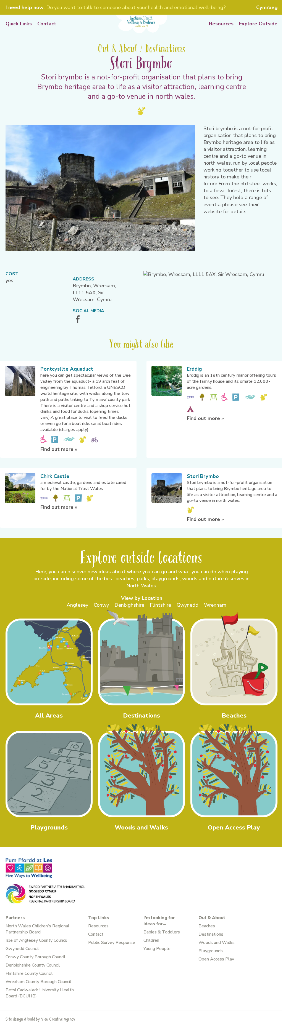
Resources (221, 23)
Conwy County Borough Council (35, 957)
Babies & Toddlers (161, 932)
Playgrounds (210, 951)
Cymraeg (266, 7)
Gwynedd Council (22, 949)
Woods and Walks (216, 943)
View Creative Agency (58, 1019)
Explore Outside (258, 23)
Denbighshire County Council (33, 965)
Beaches (206, 926)
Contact (46, 23)
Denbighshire (129, 605)
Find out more (58, 449)
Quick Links (19, 23)
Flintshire (160, 605)
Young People (157, 949)
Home (141, 24)
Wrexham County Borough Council (38, 982)
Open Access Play (216, 959)
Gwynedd (187, 605)
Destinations (210, 934)
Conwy (101, 605)
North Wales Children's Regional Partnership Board (37, 929)
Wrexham (215, 605)
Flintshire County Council (29, 973)
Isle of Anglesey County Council (36, 940)
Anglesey (77, 605)
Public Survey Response (111, 943)
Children (151, 940)
